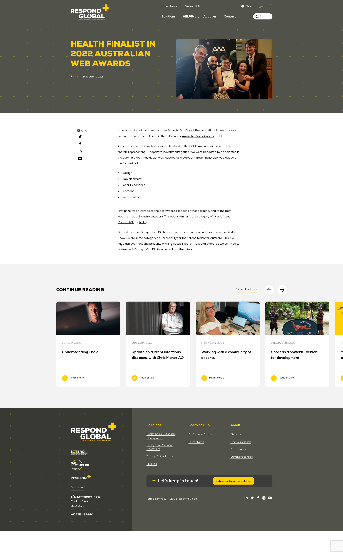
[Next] (282, 289)
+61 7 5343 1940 (82, 514)
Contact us (77, 487)
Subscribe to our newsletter (233, 481)
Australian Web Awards (198, 136)
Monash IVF (126, 222)
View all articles (246, 289)
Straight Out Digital (181, 130)
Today (143, 222)
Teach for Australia (209, 238)
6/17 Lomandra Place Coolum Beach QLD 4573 (85, 501)
